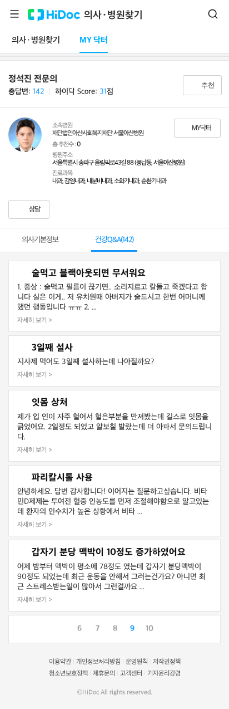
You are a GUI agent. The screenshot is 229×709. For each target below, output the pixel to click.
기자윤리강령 (164, 673)
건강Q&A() (114, 240)
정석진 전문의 (32, 79)
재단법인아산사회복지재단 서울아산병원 (97, 133)
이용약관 (60, 662)
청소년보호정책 (68, 673)
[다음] (211, 627)
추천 (207, 85)
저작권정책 (167, 662)
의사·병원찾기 (113, 15)
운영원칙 (137, 662)
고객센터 (131, 673)
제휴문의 (104, 673)
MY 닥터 (93, 40)
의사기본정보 (40, 240)
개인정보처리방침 (98, 662)
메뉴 (14, 13)
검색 (213, 14)
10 (149, 628)
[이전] (17, 627)
